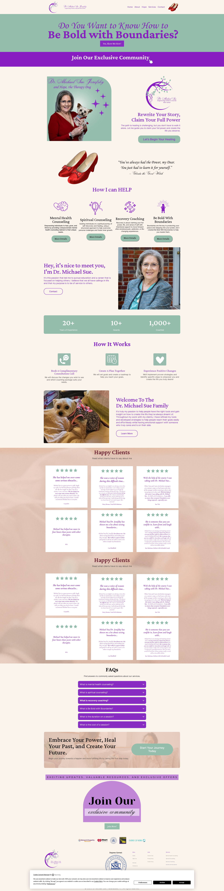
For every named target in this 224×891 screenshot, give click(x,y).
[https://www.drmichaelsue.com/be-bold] (75, 7)
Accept (181, 882)
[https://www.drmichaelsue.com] (71, 858)
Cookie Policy (150, 861)
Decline (162, 882)
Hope (144, 7)
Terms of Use (150, 855)
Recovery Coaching (170, 861)
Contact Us (135, 865)
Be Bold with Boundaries (171, 864)
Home (130, 7)
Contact (161, 7)
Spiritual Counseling (170, 858)
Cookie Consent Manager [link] (41, 875)
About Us (135, 858)
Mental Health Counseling (172, 855)
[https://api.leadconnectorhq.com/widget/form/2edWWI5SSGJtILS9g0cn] (112, 59)
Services (152, 7)
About (137, 7)
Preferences (142, 882)
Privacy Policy (150, 858)
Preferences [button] (51, 884)
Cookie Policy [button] (98, 881)
